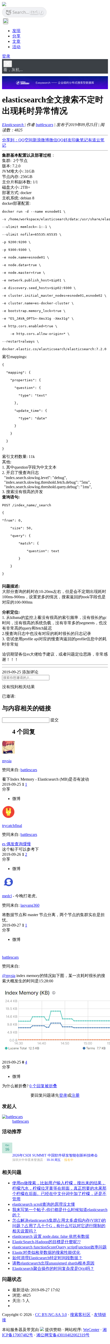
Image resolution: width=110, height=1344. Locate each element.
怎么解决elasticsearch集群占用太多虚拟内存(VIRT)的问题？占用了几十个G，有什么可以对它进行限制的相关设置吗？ (59, 1225)
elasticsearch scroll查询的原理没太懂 (43, 1204)
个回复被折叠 (43, 1086)
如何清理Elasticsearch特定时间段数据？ (47, 1258)
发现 (16, 31)
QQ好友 (64, 140)
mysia (7, 761)
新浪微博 (41, 140)
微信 (53, 140)
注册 (75, 1095)
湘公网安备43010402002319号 (63, 1335)
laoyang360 (29, 905)
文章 (16, 41)
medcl (7, 896)
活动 (16, 47)
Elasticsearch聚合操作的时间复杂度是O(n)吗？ (53, 1268)
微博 (16, 798)
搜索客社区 (80, 1314)
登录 (6, 56)
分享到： (10, 140)
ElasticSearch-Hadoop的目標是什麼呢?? (46, 1242)
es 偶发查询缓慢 (16, 844)
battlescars (44, 125)
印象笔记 (80, 140)
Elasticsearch (13, 125)
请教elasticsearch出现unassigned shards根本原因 (53, 1263)
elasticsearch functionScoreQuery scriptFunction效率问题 (59, 1247)
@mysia (8, 975)
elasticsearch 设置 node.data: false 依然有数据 (50, 1236)
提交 (54, 720)
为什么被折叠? (15, 1086)
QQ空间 (25, 140)
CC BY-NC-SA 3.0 (51, 1314)
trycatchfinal (12, 825)
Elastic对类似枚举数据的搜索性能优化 (46, 1252)
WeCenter (91, 1329)
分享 (16, 36)
